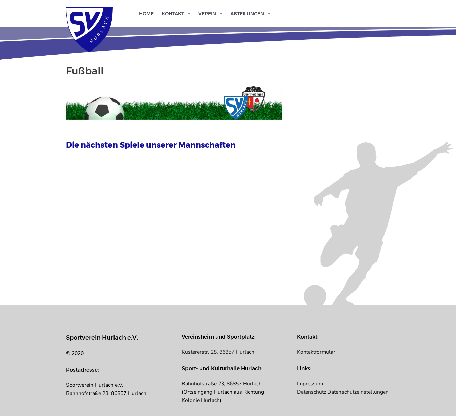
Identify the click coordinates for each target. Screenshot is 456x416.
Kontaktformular (316, 352)
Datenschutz (311, 392)
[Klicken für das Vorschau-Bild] (174, 102)
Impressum (310, 383)
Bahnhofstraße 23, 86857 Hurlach (222, 383)
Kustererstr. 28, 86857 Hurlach (218, 352)
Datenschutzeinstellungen (358, 392)
